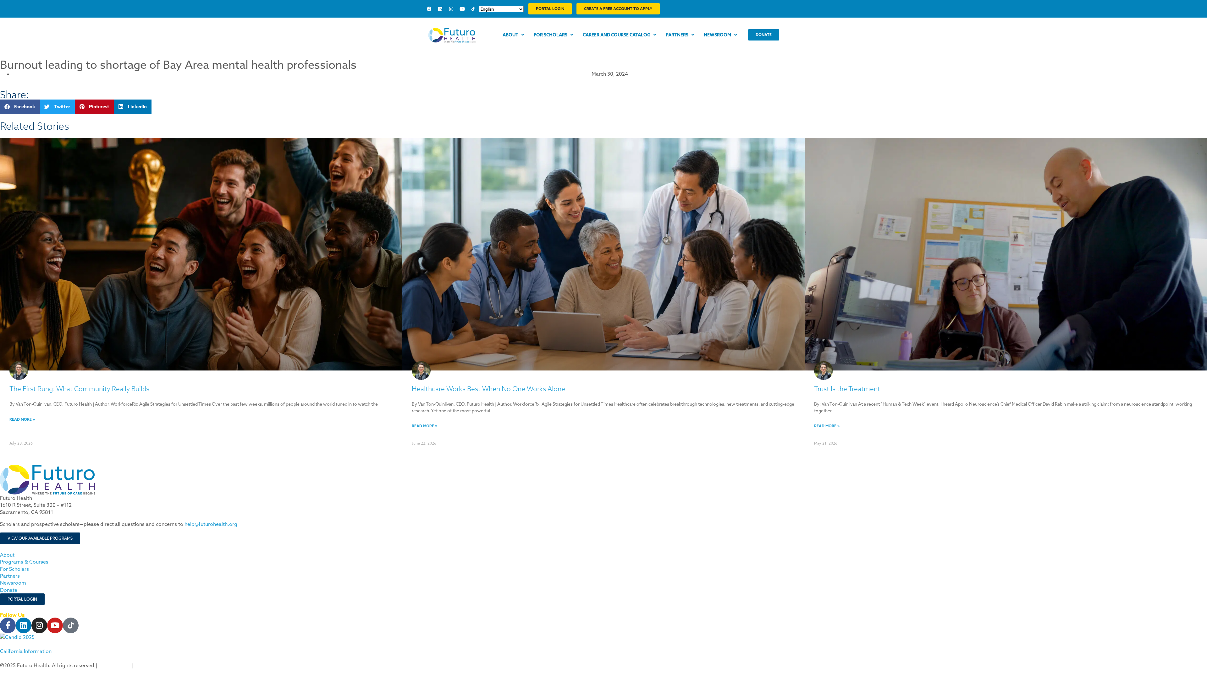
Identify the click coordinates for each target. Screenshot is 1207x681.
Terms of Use (150, 665)
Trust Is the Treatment (847, 389)
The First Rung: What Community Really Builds (79, 389)
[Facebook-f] (8, 625)
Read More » (22, 419)
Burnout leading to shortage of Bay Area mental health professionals (178, 64)
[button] (20, 107)
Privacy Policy (114, 665)
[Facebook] (429, 9)
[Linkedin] (440, 9)
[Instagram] (451, 9)
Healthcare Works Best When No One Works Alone (488, 389)
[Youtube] (462, 9)
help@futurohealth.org (211, 524)
